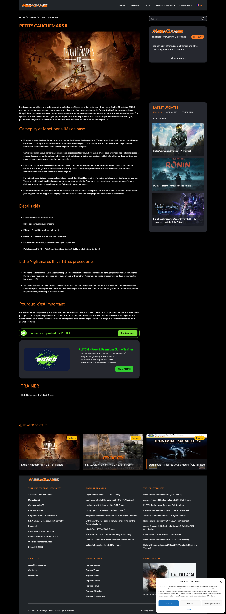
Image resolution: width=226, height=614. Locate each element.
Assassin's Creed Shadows (40, 494)
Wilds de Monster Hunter (40, 541)
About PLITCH (124, 369)
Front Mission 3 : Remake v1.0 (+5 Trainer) (162, 534)
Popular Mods (92, 575)
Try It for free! (127, 333)
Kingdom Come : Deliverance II (42, 515)
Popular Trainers (93, 570)
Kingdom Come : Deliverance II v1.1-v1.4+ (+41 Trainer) (111, 515)
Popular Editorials (94, 591)
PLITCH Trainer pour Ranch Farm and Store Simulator (110, 539)
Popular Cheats (93, 580)
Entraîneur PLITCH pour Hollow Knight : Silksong (108, 534)
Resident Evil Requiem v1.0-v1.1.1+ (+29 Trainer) (166, 510)
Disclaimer (33, 575)
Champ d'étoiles (35, 510)
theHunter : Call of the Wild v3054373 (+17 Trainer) (110, 500)
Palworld (32, 526)
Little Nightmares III (50, 17)
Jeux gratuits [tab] (159, 118)
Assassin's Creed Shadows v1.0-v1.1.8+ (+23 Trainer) (167, 500)
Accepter (169, 603)
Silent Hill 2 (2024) (36, 547)
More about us (178, 58)
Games (33, 17)
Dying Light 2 (34, 500)
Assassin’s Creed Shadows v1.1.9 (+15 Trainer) (164, 515)
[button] (220, 581)
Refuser (190, 603)
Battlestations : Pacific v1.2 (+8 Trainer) (104, 545)
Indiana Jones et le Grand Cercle (43, 536)
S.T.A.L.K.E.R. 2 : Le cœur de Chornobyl (46, 520)
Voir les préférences (212, 603)
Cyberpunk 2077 (36, 505)
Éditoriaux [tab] (187, 112)
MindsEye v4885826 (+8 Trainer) (101, 529)
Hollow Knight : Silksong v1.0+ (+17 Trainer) (106, 505)
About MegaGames (37, 565)
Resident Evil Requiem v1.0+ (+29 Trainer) (162, 494)
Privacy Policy (148, 610)
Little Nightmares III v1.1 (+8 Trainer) (38, 395)
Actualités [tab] (171, 112)
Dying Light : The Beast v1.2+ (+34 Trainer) (105, 510)
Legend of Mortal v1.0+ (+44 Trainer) (103, 494)
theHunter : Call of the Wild (41, 531)
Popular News (92, 585)
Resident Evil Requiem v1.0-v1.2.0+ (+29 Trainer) (166, 520)
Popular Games (93, 565)
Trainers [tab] (157, 112)
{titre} (189, 609)
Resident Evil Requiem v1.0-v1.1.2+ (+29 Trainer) (166, 539)
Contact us (33, 570)
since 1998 (198, 36)
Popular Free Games (95, 596)
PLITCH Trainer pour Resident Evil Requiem (163, 505)
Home (22, 17)
